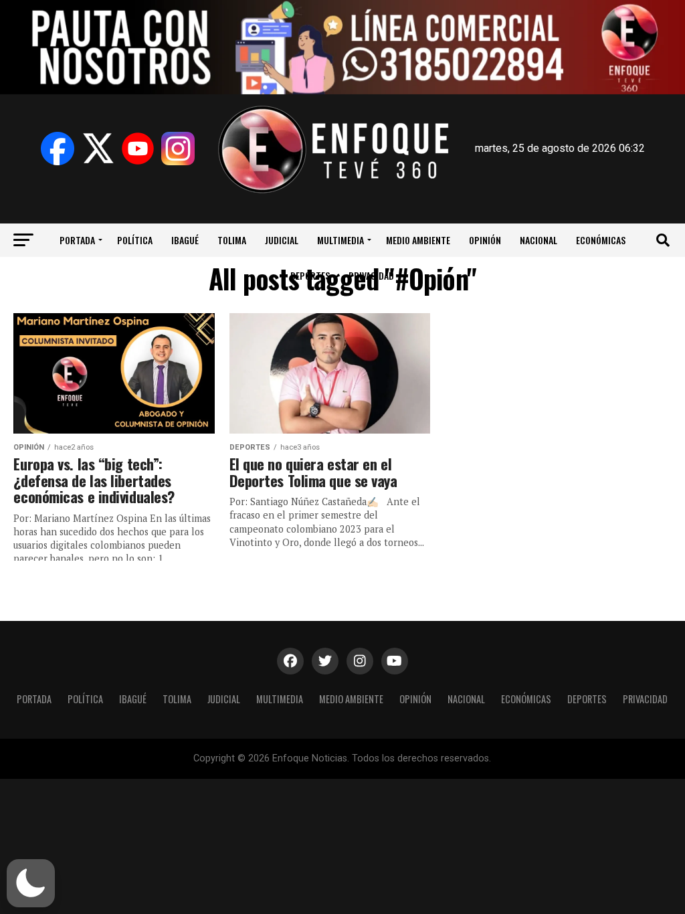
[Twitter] (97, 148)
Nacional (538, 240)
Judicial (281, 240)
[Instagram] (178, 148)
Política (135, 240)
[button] (31, 883)
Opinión (485, 240)
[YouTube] (138, 148)
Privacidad (371, 275)
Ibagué (185, 240)
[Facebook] (57, 148)
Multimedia (340, 240)
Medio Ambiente (418, 240)
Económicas (600, 240)
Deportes (310, 275)
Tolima (231, 240)
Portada (77, 240)
